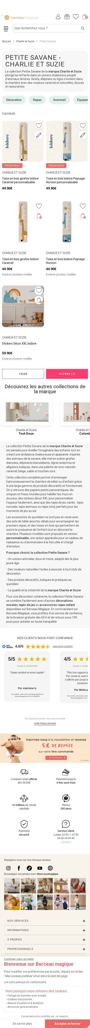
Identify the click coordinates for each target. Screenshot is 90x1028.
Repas (37, 100)
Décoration (14, 100)
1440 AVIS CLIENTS (63, 646)
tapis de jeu (27, 605)
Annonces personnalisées (23, 1006)
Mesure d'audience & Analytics (26, 1003)
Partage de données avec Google (27, 995)
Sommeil (59, 100)
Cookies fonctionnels (20, 999)
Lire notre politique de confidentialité (25, 982)
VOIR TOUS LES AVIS (45, 723)
